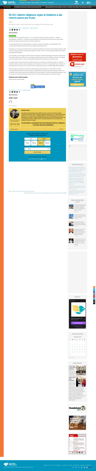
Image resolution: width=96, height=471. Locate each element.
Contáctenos (88, 465)
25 (74, 351)
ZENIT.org (30, 37)
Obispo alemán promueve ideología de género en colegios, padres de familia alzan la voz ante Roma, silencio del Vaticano (79, 232)
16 (70, 349)
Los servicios (65, 465)
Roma (28, 2)
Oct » (73, 357)
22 (84, 349)
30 (70, 354)
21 (82, 349)
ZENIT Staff (26, 28)
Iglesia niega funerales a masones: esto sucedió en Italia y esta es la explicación (80, 223)
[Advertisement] (37, 178)
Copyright (82, 465)
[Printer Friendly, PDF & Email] (12, 35)
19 (77, 349)
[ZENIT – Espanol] (11, 2)
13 (79, 347)
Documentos (43, 2)
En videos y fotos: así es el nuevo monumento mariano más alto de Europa (80, 216)
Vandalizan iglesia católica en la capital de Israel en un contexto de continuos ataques (77, 192)
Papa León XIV (23, 2)
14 (82, 347)
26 (77, 351)
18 (74, 349)
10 (72, 347)
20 (79, 349)
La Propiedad (58, 465)
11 (74, 347)
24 (72, 351)
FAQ (53, 465)
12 (77, 347)
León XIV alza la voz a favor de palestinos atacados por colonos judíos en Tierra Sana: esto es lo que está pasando (80, 242)
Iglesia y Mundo (35, 2)
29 (84, 351)
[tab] (73, 435)
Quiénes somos (47, 465)
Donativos (50, 2)
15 (84, 347)
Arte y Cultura (33, 28)
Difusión (70, 465)
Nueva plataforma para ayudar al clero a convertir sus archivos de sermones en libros (44, 7)
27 (79, 351)
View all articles (13, 105)
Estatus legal (76, 465)
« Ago (70, 357)
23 (70, 351)
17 (72, 349)
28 (82, 351)
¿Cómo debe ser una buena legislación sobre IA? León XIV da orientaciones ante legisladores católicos (77, 175)
